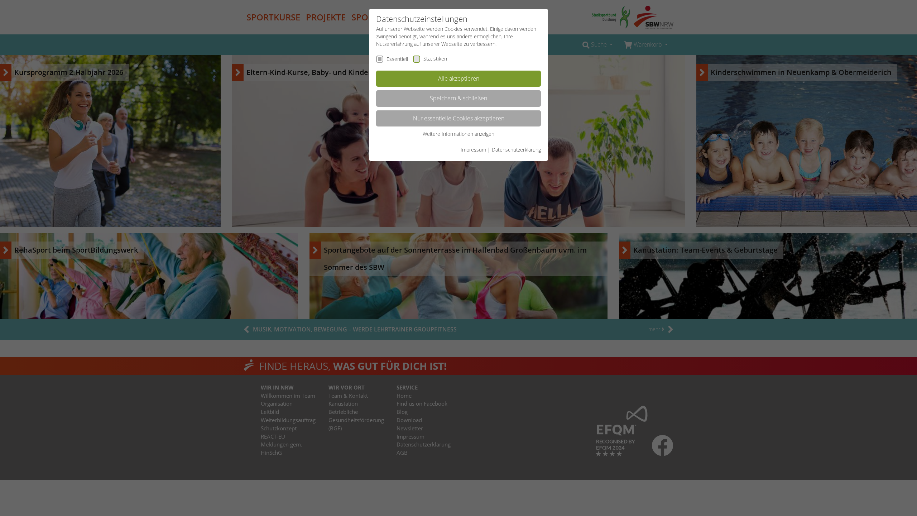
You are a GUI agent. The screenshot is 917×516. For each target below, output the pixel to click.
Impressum (473, 149)
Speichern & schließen (458, 98)
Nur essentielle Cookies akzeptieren (458, 118)
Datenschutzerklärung (516, 149)
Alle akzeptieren (458, 78)
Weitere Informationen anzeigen (458, 133)
